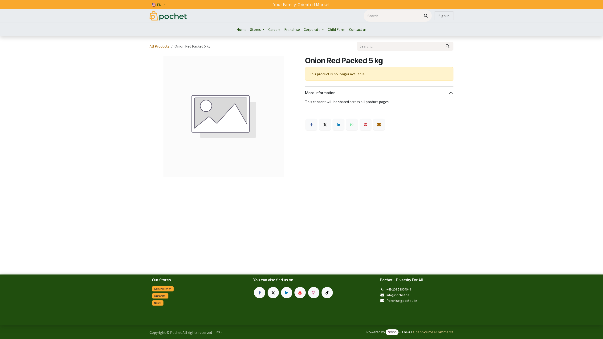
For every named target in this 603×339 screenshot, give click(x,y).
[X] (325, 124)
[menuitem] (241, 29)
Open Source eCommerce (433, 332)
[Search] (426, 16)
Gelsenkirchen (162, 289)
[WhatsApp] (352, 124)
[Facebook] (311, 124)
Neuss (157, 303)
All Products (159, 46)
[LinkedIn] (338, 124)
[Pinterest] (365, 124)
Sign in (444, 15)
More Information (320, 92)
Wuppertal (160, 296)
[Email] (379, 124)
